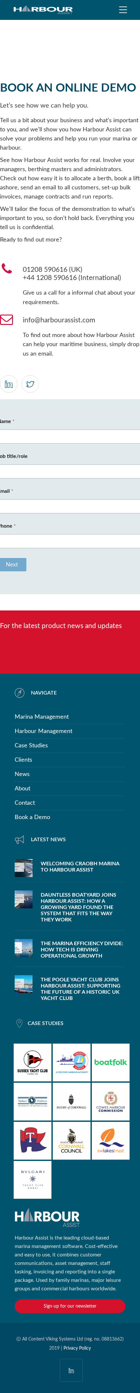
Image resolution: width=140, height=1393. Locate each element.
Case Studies (31, 746)
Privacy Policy (77, 1348)
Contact (25, 803)
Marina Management (42, 717)
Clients (23, 760)
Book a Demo (32, 817)
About (22, 789)
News (22, 774)
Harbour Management (43, 731)
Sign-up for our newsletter (70, 1306)
